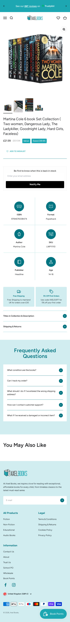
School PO (8, 568)
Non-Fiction (9, 524)
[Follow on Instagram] (14, 585)
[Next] (66, 6)
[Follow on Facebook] (5, 585)
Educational (9, 530)
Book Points (9, 578)
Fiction (6, 519)
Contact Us (8, 551)
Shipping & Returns (47, 524)
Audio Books (9, 535)
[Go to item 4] (39, 108)
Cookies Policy (45, 530)
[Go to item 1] (7, 108)
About (6, 557)
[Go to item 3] (28, 105)
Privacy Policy (45, 535)
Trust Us (7, 562)
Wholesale (8, 573)
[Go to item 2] (18, 107)
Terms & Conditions (47, 519)
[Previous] (3, 6)
